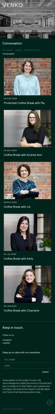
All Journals (8, 50)
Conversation (8, 54)
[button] (50, 5)
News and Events (32, 50)
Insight (18, 50)
